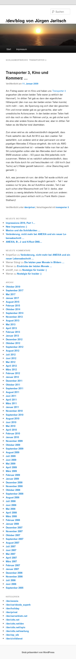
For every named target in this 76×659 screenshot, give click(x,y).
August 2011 (12, 392)
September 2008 (14, 493)
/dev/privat (29, 207)
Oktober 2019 (13, 286)
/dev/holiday (12, 608)
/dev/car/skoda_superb (18, 604)
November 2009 (14, 441)
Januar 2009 (12, 478)
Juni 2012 (11, 358)
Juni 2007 (11, 550)
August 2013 (12, 320)
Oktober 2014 (13, 309)
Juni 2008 (11, 505)
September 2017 (14, 290)
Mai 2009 (10, 463)
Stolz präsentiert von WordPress (38, 652)
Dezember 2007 (14, 527)
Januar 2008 (12, 523)
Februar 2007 (13, 565)
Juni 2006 (11, 584)
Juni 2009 (11, 459)
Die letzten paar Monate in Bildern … (44, 262)
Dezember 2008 (14, 482)
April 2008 (11, 512)
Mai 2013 (10, 324)
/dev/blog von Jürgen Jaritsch (36, 20)
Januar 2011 (12, 407)
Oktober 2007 (13, 535)
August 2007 (12, 542)
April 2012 (11, 365)
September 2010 (14, 414)
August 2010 (12, 418)
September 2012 (14, 346)
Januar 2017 (12, 298)
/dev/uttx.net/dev (15, 623)
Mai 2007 (10, 553)
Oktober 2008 (13, 490)
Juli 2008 (11, 501)
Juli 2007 (11, 546)
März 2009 (11, 471)
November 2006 (14, 576)
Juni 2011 (11, 395)
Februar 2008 (13, 520)
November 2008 (14, 486)
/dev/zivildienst (14, 638)
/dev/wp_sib (12, 634)
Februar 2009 (13, 475)
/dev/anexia (12, 601)
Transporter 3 (59, 90)
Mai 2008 (10, 508)
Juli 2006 (11, 580)
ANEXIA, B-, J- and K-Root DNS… (24, 241)
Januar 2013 (12, 335)
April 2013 (11, 328)
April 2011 (11, 399)
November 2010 (14, 410)
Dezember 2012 (14, 339)
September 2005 (14, 587)
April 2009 (11, 467)
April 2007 (11, 557)
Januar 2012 (12, 377)
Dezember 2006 (14, 572)
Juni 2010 (11, 422)
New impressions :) (16, 226)
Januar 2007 (12, 569)
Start (9, 49)
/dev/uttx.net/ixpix (15, 627)
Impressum (21, 49)
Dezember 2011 (14, 380)
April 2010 (11, 429)
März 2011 (11, 403)
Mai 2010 (10, 426)
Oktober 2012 (13, 343)
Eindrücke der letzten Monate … (34, 266)
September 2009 (14, 448)
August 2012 (12, 350)
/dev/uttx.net (12, 619)
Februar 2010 (13, 433)
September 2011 (14, 388)
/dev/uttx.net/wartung (17, 631)
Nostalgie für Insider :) (34, 270)
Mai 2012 (10, 362)
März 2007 (11, 561)
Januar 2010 (12, 437)
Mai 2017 (10, 294)
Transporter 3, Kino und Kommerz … (27, 75)
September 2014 (14, 313)
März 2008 (11, 516)
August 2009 (12, 452)
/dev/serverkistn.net (16, 615)
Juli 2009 (11, 456)
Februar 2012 (13, 373)
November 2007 (14, 531)
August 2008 (12, 497)
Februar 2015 (13, 305)
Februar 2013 (13, 332)
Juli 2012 (11, 354)
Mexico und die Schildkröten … (23, 230)
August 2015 (12, 301)
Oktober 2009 (13, 444)
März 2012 (11, 369)
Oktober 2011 (13, 384)
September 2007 (14, 539)
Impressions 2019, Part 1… (20, 222)
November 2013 (14, 316)
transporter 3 (62, 207)
